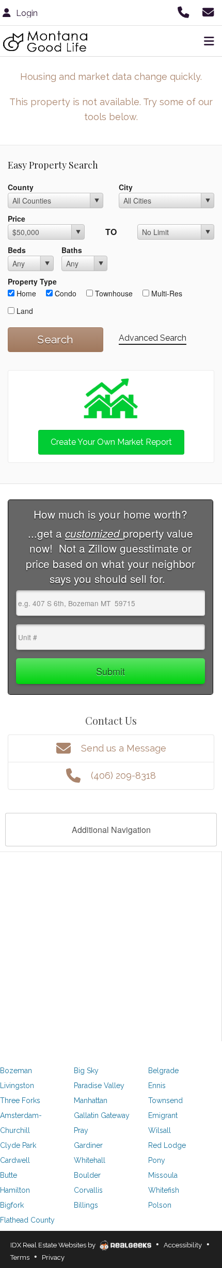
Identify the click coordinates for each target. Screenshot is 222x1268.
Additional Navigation (111, 830)
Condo (64, 293)
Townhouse (113, 293)
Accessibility (183, 1245)
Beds (17, 250)
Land (23, 311)
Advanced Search (152, 338)
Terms (19, 1257)
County (21, 187)
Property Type (32, 281)
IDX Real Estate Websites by (53, 1245)
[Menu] (207, 41)
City (126, 187)
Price (16, 218)
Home (25, 293)
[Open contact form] (209, 11)
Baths (71, 250)
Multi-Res (165, 293)
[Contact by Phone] (185, 11)
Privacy (53, 1257)
